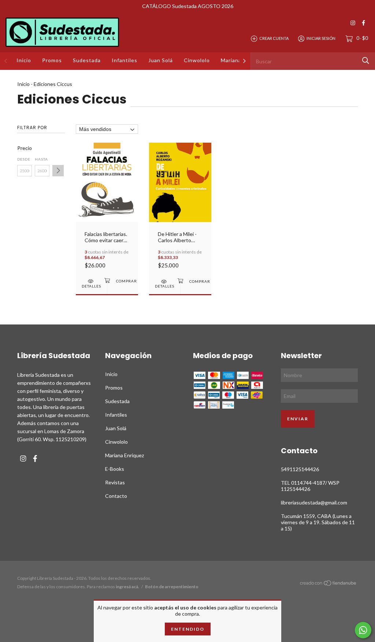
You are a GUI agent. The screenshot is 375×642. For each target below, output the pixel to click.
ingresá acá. (127, 586)
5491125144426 (300, 469)
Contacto (116, 496)
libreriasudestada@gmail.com (314, 502)
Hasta (41, 159)
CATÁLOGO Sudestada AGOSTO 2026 (187, 6)
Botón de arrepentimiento (171, 586)
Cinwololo (197, 60)
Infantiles (124, 60)
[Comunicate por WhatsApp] (363, 630)
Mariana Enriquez (124, 455)
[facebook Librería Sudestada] (363, 23)
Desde (23, 159)
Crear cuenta (274, 38)
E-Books (114, 469)
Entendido (187, 629)
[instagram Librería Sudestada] (353, 23)
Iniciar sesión (321, 38)
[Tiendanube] (328, 584)
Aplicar (58, 170)
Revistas (115, 482)
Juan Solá (160, 60)
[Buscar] (365, 60)
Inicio (23, 60)
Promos (52, 60)
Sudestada (87, 60)
